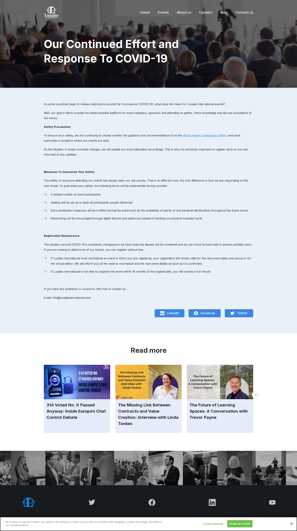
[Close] (291, 523)
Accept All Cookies (240, 523)
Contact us (244, 12)
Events (163, 12)
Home (145, 12)
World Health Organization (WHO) (205, 135)
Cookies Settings (213, 523)
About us (184, 12)
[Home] (51, 12)
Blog (223, 12)
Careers (205, 12)
